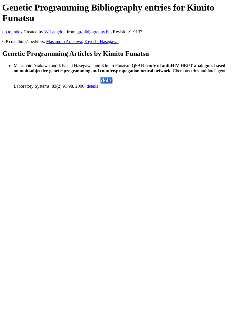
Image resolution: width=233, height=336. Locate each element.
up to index (12, 31)
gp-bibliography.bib (94, 31)
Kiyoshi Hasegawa (101, 41)
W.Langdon (55, 31)
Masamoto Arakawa (64, 41)
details (92, 86)
